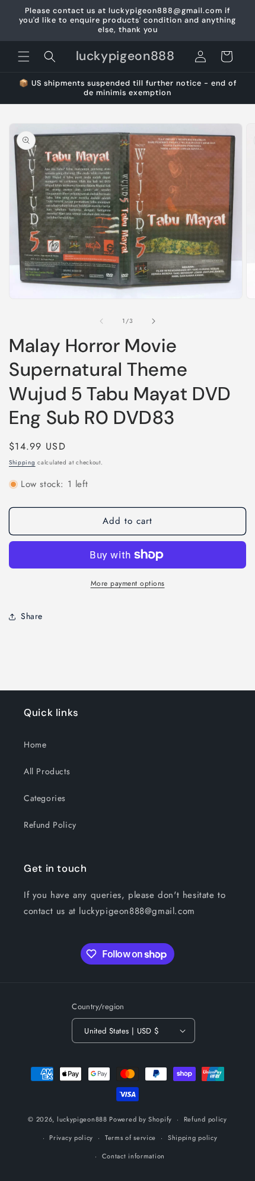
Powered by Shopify (140, 1119)
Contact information (133, 1156)
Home (35, 744)
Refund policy (205, 1119)
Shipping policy (193, 1137)
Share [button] (32, 616)
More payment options (128, 583)
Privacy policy (71, 1137)
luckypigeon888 (82, 1119)
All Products (47, 771)
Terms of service (130, 1137)
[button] (24, 56)
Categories (45, 798)
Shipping (22, 462)
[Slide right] (154, 321)
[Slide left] (101, 321)
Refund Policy (50, 825)
